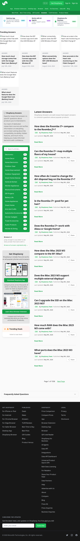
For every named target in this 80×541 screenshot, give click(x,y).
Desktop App (32, 9)
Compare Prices (47, 415)
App (11, 9)
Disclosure (65, 419)
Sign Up (75, 3)
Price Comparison (48, 411)
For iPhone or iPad (9, 411)
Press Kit (45, 504)
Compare (45, 496)
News (24, 415)
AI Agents (45, 445)
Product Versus (27, 442)
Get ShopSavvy (56, 3)
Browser (40, 9)
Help (43, 484)
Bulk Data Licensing (49, 467)
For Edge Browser (9, 423)
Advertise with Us (48, 488)
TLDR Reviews (53, 13)
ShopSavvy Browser (9, 435)
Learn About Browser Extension (16, 312)
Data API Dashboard (49, 456)
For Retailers (46, 470)
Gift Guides (36, 13)
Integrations (46, 452)
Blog (68, 9)
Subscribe (40, 526)
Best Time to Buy (25, 13)
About (44, 492)
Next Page (61, 381)
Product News (63, 13)
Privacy (63, 411)
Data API (62, 9)
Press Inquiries (47, 508)
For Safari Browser (9, 427)
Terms (63, 415)
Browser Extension (20, 9)
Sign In (67, 3)
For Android (6, 415)
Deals (46, 9)
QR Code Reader (48, 435)
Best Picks (15, 13)
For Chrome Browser (10, 419)
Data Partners (47, 481)
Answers (44, 13)
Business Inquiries (48, 512)
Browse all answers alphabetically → (16, 245)
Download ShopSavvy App (16, 280)
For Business (54, 9)
